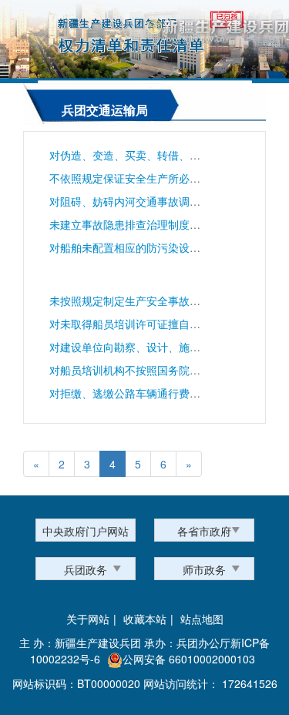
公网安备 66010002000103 (189, 658)
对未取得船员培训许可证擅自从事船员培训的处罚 (168, 323)
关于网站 (87, 618)
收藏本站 (144, 618)
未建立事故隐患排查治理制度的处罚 (135, 224)
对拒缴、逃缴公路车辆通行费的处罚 (135, 393)
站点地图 (201, 618)
